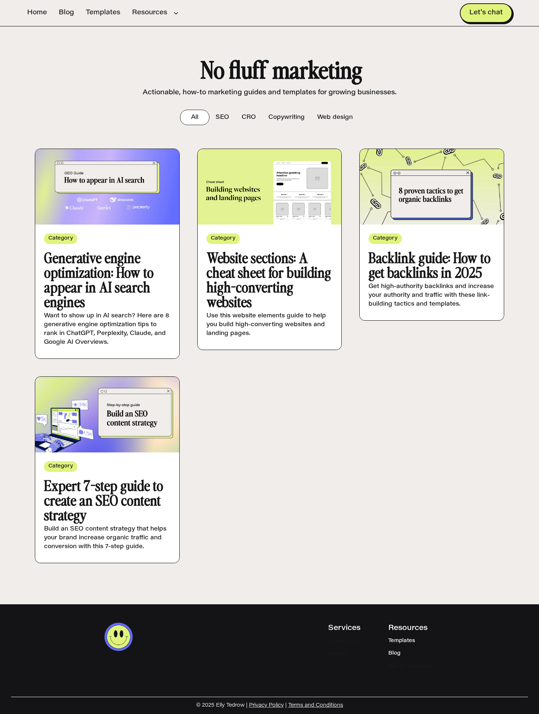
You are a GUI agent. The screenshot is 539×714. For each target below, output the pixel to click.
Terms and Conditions (315, 705)
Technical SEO (345, 641)
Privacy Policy (266, 705)
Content (338, 653)
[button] (155, 13)
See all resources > (411, 666)
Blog (66, 13)
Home (37, 13)
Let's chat (486, 13)
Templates (103, 13)
